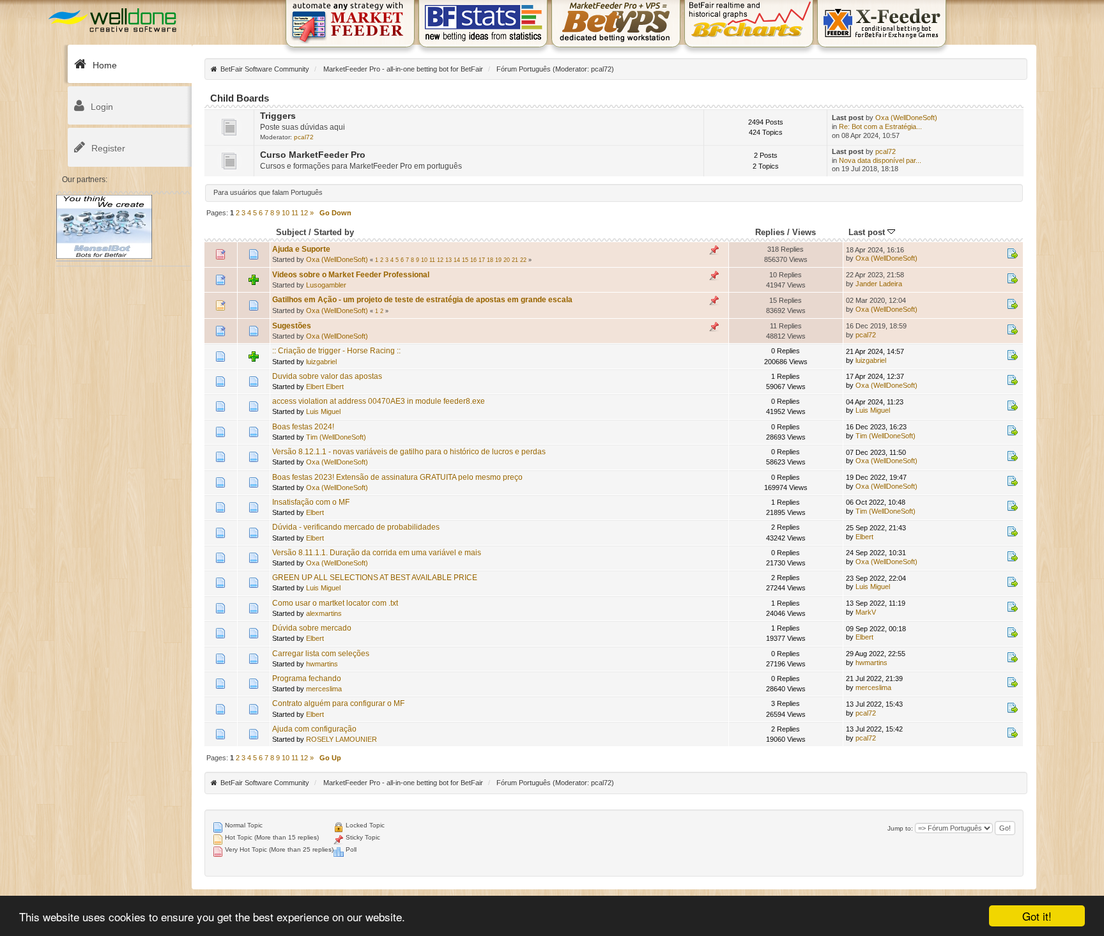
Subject (291, 232)
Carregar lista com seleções (320, 653)
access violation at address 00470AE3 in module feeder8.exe (378, 401)
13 (448, 260)
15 (465, 260)
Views (804, 232)
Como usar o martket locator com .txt (335, 603)
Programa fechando (306, 678)
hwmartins (322, 664)
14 (457, 260)
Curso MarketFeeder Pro (312, 155)
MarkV (865, 612)
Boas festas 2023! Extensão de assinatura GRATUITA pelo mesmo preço (397, 477)
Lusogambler (326, 285)
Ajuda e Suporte (301, 249)
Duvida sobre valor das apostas (327, 376)
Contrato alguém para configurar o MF (338, 703)
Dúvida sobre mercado (311, 628)
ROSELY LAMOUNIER (341, 739)
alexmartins (324, 613)
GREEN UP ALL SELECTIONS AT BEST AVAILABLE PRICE (374, 577)
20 (506, 260)
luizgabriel (321, 361)
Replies (770, 232)
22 (523, 260)
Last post (867, 232)
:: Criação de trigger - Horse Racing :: (336, 350)
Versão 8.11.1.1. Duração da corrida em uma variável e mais (376, 552)
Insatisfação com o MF (310, 502)
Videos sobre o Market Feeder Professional (350, 274)
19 (498, 260)
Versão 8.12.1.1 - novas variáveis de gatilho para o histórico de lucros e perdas (409, 451)
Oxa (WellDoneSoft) (906, 117)
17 (482, 260)
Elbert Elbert (325, 386)
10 (285, 213)
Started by (334, 232)
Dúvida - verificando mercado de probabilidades (356, 527)
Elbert (315, 512)
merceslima (324, 689)
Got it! (1037, 916)
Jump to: (900, 828)
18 (490, 260)
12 (304, 213)
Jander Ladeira (878, 284)
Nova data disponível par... (880, 160)
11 (294, 213)
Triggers (278, 116)
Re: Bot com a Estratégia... (880, 126)
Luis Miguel (323, 411)
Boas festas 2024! (303, 426)
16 (473, 260)
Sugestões (291, 325)
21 (515, 260)
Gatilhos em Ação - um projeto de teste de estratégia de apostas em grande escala (422, 299)
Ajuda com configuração (314, 729)
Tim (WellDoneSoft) (336, 437)
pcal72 (601, 69)
